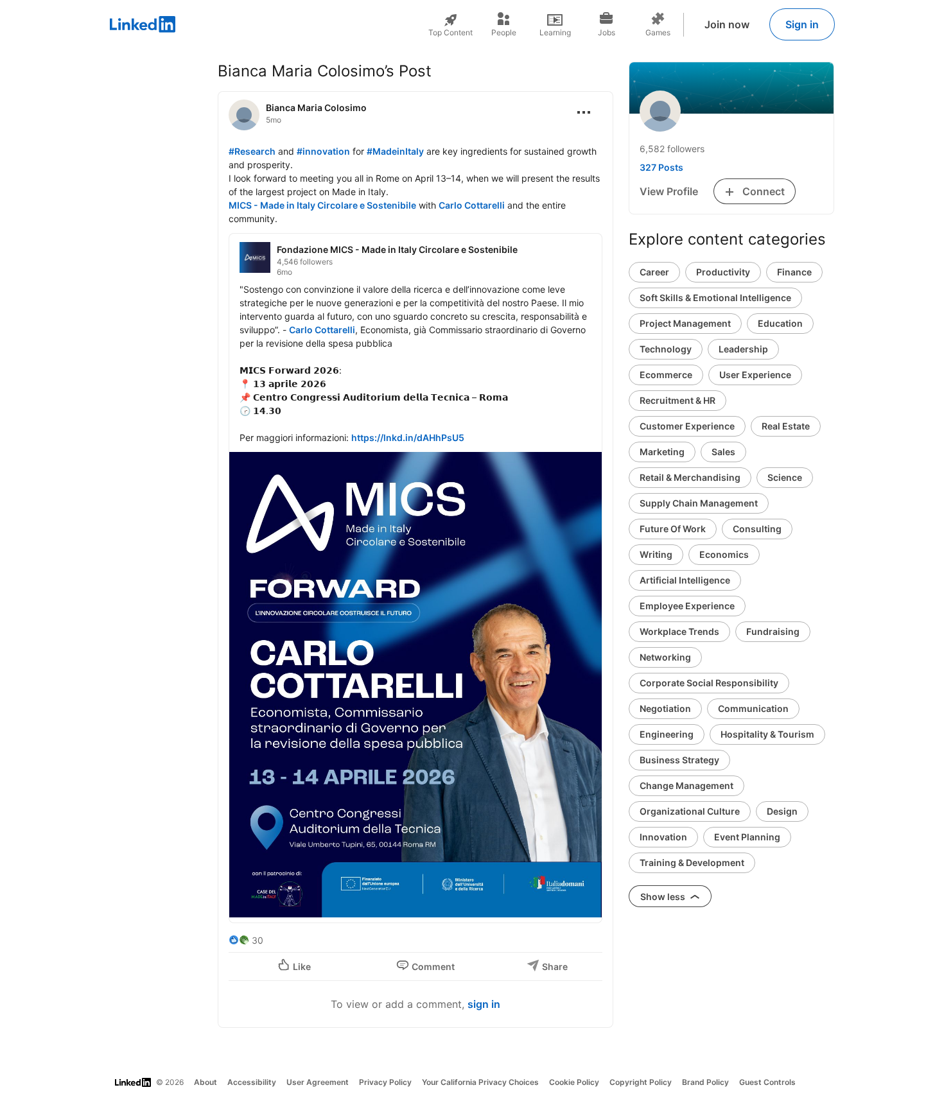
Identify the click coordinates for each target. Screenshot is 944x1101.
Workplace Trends (679, 631)
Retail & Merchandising (690, 477)
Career (654, 271)
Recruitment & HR (677, 400)
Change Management (686, 785)
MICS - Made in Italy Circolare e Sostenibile (322, 205)
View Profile (669, 191)
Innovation (663, 836)
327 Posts (661, 167)
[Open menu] (583, 112)
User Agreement (317, 1082)
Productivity (723, 271)
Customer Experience (687, 425)
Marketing (662, 451)
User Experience (755, 374)
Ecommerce (666, 374)
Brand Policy (705, 1082)
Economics (724, 554)
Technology (666, 348)
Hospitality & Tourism (767, 734)
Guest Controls (767, 1082)
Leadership (743, 348)
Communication (753, 708)
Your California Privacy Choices (480, 1082)
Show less (663, 896)
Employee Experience (687, 605)
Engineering (667, 734)
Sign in (802, 24)
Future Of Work (673, 528)
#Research (252, 151)
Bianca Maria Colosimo (316, 107)
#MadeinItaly (395, 151)
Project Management (685, 323)
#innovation (323, 151)
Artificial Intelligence (685, 580)
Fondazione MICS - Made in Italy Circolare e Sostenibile (397, 249)
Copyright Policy (640, 1082)
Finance (794, 271)
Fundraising (773, 631)
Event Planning (747, 836)
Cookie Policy (574, 1082)
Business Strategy (679, 759)
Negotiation (665, 708)
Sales (723, 451)
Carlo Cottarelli (472, 205)
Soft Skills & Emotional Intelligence (715, 297)
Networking (665, 657)
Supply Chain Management (699, 503)
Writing (656, 554)
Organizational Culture (690, 811)
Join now (726, 24)
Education (780, 323)
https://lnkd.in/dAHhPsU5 (407, 437)
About (205, 1082)
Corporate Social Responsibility (709, 682)
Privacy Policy (385, 1082)
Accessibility (251, 1082)
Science (784, 477)
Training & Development (692, 862)
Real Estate (786, 425)
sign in (484, 1004)
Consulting (757, 528)
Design (782, 811)
